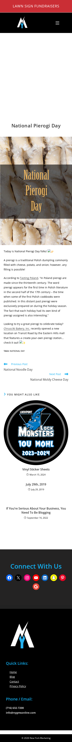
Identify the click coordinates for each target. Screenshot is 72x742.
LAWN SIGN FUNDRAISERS (36, 6)
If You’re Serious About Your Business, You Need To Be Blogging (36, 510)
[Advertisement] (36, 71)
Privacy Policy (18, 686)
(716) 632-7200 (15, 708)
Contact (14, 681)
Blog (12, 676)
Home (13, 672)
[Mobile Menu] (56, 23)
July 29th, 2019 (36, 484)
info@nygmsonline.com (21, 712)
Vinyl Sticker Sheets (36, 469)
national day (17, 351)
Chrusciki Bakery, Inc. (17, 328)
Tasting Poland (29, 278)
